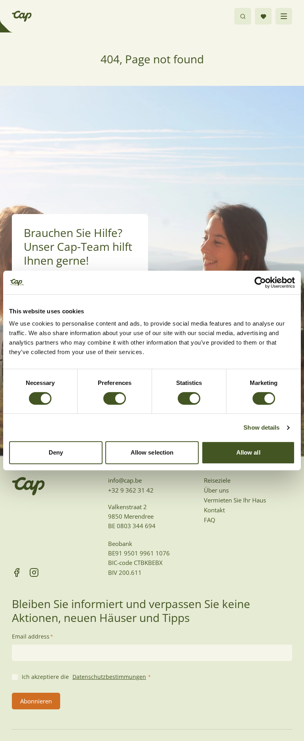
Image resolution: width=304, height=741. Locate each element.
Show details (261, 427)
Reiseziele (217, 480)
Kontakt (214, 510)
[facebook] (16, 572)
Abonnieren (36, 701)
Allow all (248, 452)
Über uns (216, 490)
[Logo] (22, 16)
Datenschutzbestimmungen (109, 676)
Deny (56, 452)
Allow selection (152, 452)
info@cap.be (125, 480)
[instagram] (34, 572)
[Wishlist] (263, 16)
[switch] (114, 398)
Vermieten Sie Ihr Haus (235, 500)
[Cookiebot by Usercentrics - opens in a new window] (260, 282)
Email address (32, 636)
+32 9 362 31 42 (131, 490)
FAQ (209, 520)
